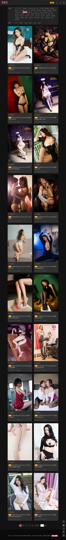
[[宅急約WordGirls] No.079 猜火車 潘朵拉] (20, 392)
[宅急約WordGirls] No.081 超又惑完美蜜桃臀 (20, 366)
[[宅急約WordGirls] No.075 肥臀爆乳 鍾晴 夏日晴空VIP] (20, 491)
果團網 (32, 14)
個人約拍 (17, 10)
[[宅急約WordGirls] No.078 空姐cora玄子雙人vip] (46, 392)
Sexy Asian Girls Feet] (33, 8)
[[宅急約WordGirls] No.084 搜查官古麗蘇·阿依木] (46, 243)
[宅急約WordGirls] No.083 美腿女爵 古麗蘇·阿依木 (19, 317)
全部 (16, 8)
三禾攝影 (41, 8)
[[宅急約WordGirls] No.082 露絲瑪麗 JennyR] (46, 292)
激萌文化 (43, 14)
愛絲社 (4, 2)
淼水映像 (37, 14)
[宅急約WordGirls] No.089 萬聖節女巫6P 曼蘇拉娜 (19, 168)
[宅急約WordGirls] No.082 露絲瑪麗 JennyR (45, 317)
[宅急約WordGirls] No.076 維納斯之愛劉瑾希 (45, 466)
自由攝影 (17, 17)
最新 (16, 23)
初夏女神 (38, 10)
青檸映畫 (47, 17)
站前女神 (43, 15)
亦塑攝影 (22, 10)
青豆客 (51, 17)
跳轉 (46, 525)
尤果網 (40, 12)
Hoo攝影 (25, 8)
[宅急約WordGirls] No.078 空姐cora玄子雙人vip (46, 416)
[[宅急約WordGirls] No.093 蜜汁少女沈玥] (20, 44)
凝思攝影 (33, 10)
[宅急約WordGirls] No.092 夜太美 (45, 68)
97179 (19, 8)
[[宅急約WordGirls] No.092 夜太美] (46, 44)
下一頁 (36, 525)
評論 (34, 23)
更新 (39, 23)
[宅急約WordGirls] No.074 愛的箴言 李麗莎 (45, 515)
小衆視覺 (36, 12)
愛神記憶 (21, 15)
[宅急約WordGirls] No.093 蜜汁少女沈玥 (19, 68)
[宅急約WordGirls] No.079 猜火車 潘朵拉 (19, 416)
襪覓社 (26, 17)
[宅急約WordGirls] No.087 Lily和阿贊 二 (20, 217)
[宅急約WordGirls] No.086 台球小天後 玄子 (45, 217)
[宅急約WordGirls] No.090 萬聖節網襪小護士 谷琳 (45, 118)
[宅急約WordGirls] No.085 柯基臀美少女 (19, 267)
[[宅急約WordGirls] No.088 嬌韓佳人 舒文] (46, 144)
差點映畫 (45, 12)
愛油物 (16, 15)
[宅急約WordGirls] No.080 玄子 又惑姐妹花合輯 (45, 366)
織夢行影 (48, 15)
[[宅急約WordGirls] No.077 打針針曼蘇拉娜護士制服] (20, 441)
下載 (25, 23)
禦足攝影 (17, 14)
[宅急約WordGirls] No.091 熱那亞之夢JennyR (20, 118)
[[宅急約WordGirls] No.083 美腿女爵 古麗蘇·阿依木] (20, 292)
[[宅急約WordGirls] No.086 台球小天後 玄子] (46, 193)
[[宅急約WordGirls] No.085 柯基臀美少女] (20, 243)
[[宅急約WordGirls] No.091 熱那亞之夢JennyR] (20, 94)
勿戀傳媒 (44, 10)
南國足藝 (49, 10)
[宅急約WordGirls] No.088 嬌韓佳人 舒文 (45, 168)
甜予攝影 (27, 15)
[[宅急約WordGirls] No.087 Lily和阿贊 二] (20, 193)
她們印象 (30, 12)
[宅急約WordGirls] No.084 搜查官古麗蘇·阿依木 (45, 267)
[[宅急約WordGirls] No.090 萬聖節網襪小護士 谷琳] (46, 94)
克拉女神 (28, 10)
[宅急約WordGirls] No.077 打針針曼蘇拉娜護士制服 (19, 466)
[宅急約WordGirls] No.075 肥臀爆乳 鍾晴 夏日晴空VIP (19, 515)
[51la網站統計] (54, 535)
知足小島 (32, 15)
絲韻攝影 (52, 8)
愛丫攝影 (48, 14)
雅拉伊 (42, 17)
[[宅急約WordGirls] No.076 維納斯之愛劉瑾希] (46, 441)
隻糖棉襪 (54, 10)
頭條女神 (25, 12)
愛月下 (52, 14)
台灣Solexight (18, 12)
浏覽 (30, 23)
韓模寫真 (17, 19)
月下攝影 (28, 14)
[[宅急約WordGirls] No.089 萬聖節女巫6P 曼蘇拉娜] (20, 144)
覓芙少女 (31, 17)
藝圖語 (22, 17)
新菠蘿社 (22, 14)
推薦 (21, 23)
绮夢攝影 (53, 15)
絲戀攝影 (47, 8)
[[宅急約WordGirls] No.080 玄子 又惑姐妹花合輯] (46, 342)
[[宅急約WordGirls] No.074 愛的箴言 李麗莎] (46, 491)
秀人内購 (37, 15)
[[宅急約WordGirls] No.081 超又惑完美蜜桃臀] (20, 342)
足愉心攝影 (37, 17)
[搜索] (57, 2)
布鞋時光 (50, 12)
